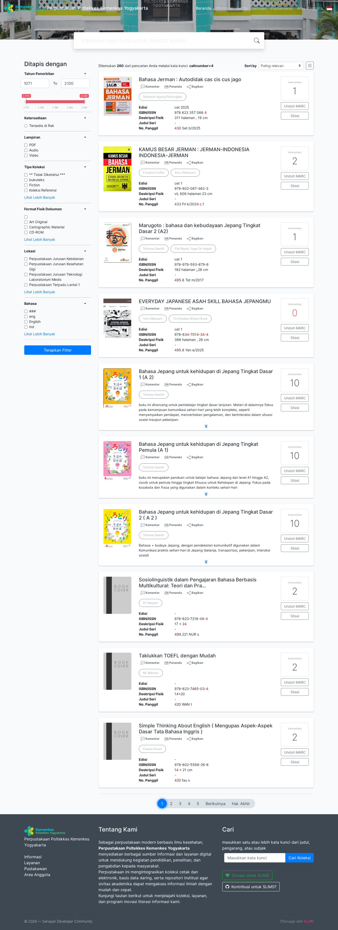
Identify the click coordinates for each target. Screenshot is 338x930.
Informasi (224, 8)
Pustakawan (281, 8)
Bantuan (258, 8)
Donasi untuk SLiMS (250, 875)
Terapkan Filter (58, 350)
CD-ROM (36, 232)
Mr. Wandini (151, 673)
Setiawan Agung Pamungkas (162, 96)
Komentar (152, 86)
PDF (32, 145)
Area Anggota (310, 8)
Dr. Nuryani (150, 603)
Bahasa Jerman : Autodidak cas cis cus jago (190, 79)
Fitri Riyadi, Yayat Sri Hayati (193, 248)
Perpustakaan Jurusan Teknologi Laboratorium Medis (55, 277)
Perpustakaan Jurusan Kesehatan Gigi (56, 266)
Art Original (38, 222)
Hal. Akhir (241, 803)
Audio (33, 150)
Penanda (175, 86)
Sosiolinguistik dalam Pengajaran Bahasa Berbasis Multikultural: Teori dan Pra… (198, 583)
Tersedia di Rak (41, 125)
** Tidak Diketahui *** (47, 174)
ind (31, 327)
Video (33, 155)
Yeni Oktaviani (153, 318)
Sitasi (294, 116)
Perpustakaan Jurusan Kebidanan (56, 259)
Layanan (32, 862)
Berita (242, 8)
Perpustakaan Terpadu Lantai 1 (54, 285)
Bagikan (197, 86)
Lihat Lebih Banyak (39, 197)
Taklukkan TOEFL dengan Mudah (177, 656)
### (32, 311)
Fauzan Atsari (152, 749)
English (35, 321)
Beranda (203, 8)
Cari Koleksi (300, 857)
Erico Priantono (185, 172)
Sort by (250, 66)
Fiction (34, 185)
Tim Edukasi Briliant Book (190, 318)
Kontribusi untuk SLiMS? (253, 886)
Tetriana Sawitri (153, 248)
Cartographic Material (46, 227)
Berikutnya (215, 803)
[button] (206, 426)
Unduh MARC (295, 106)
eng (32, 316)
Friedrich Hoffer (154, 172)
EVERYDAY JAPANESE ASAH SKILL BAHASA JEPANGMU (205, 301)
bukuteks (36, 180)
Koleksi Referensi (42, 190)
